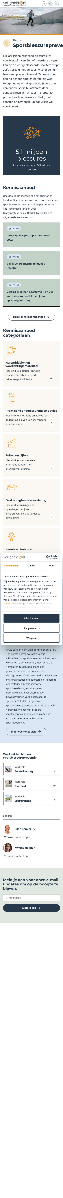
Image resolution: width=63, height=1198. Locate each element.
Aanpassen (30, 628)
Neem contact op (17, 837)
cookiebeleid (11, 603)
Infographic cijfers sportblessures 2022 (28, 237)
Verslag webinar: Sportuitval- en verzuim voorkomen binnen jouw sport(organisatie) (30, 296)
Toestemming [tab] (11, 565)
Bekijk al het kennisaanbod (29, 316)
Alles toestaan (31, 618)
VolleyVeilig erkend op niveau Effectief (26, 266)
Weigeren (31, 638)
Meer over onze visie (23, 731)
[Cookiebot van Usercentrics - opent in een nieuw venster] (46, 557)
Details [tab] (31, 565)
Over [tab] (51, 565)
